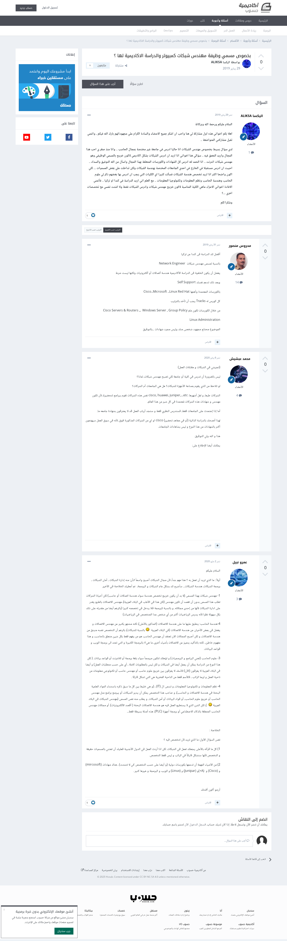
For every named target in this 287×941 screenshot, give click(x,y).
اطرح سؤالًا (136, 84)
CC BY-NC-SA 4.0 (149, 877)
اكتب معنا (160, 870)
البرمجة (267, 30)
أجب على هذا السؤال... (235, 841)
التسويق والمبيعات (206, 30)
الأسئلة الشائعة (176, 870)
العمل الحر (229, 30)
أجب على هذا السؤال (102, 84)
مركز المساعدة (91, 870)
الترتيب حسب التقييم (112, 230)
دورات (190, 20)
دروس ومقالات (243, 20)
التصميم (184, 30)
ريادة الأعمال (249, 30)
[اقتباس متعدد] (229, 215)
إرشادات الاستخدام (130, 870)
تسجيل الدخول (49, 7)
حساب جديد (26, 7)
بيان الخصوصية (109, 870)
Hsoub (109, 877)
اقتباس (220, 215)
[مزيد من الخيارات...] (89, 115)
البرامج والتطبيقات (147, 30)
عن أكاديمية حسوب (196, 870)
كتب (202, 20)
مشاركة (120, 65)
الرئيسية (263, 20)
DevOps (168, 30)
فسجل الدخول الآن (195, 824)
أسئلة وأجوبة (220, 20)
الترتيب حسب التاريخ (93, 230)
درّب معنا (147, 870)
